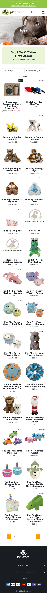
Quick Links (23, 565)
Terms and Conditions (23, 572)
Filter (10, 71)
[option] (23, 4)
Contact (23, 579)
